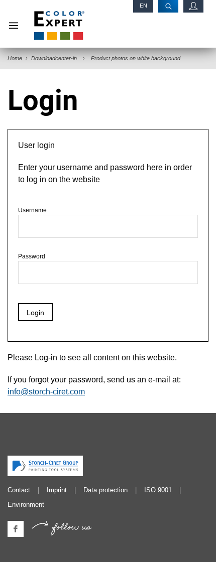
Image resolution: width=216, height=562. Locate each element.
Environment (26, 504)
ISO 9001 (158, 490)
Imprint (57, 490)
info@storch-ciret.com (46, 391)
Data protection (105, 490)
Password (31, 256)
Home (15, 58)
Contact (19, 490)
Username (32, 210)
